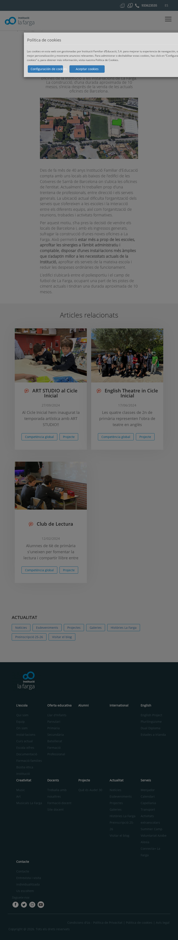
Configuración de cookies (47, 69)
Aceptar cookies (87, 69)
